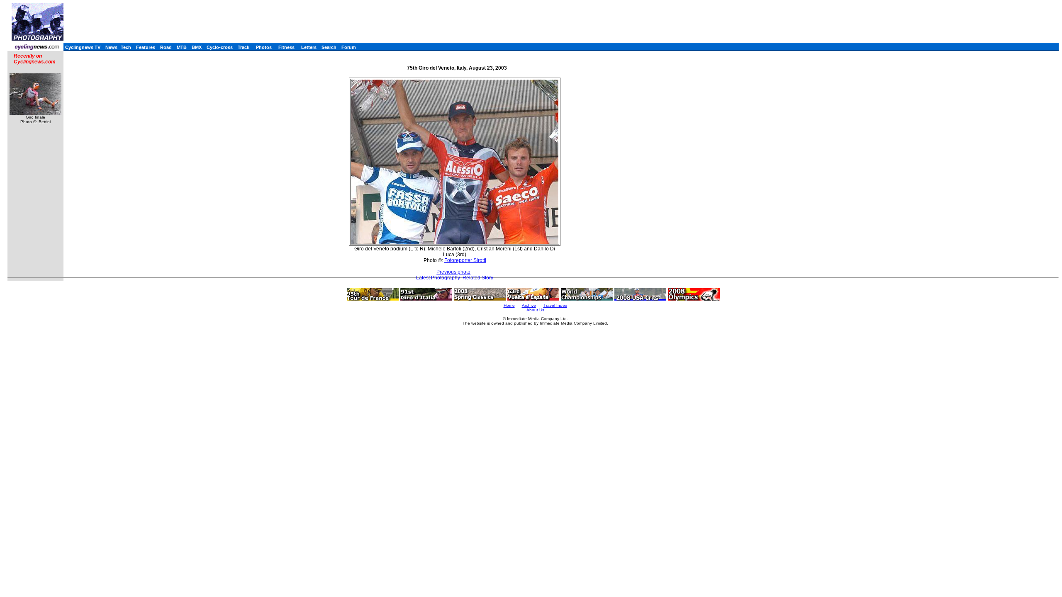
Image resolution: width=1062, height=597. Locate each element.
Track (243, 47)
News (111, 47)
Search (329, 47)
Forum (348, 47)
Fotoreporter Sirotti (465, 260)
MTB (182, 47)
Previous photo (453, 272)
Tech (126, 47)
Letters (309, 47)
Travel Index (555, 305)
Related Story (478, 278)
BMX (197, 47)
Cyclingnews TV (82, 47)
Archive (529, 305)
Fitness (286, 47)
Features (145, 47)
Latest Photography (438, 278)
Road (166, 47)
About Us (535, 310)
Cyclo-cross (220, 47)
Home (509, 305)
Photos (264, 47)
